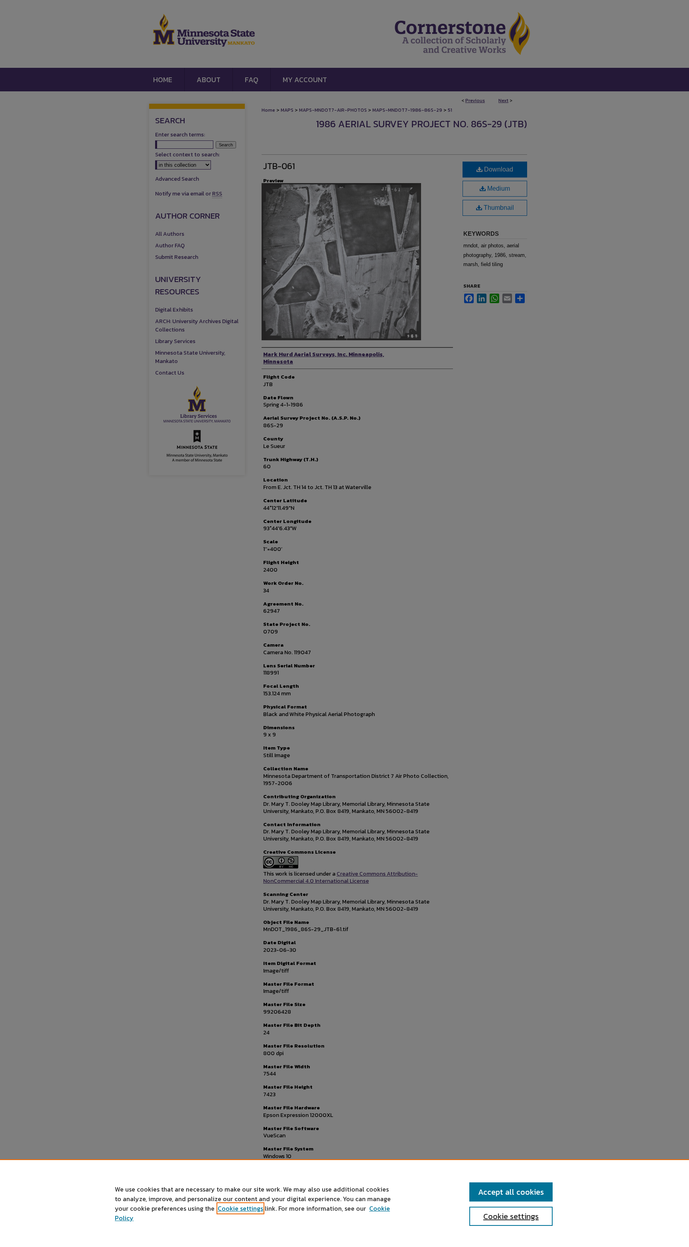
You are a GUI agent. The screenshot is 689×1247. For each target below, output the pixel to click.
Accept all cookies (511, 1192)
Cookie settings (240, 1208)
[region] (344, 1203)
